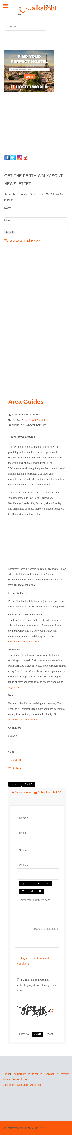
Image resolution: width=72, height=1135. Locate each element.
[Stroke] (47, 883)
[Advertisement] (25, 122)
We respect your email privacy (22, 240)
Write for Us (35, 1074)
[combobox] (25, 27)
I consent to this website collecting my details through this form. (36, 985)
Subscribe (44, 792)
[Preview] (40, 891)
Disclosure (9, 1084)
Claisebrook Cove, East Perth (23, 641)
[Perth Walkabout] (36, 10)
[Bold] (23, 883)
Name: (8, 208)
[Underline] (39, 883)
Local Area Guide (35, 420)
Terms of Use (19, 1079)
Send (37, 1034)
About (6, 1074)
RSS (58, 792)
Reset (49, 1034)
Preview (24, 1034)
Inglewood (14, 687)
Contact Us (51, 1074)
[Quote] (23, 891)
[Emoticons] (31, 891)
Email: (8, 220)
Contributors (19, 1074)
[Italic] (31, 883)
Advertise (36, 1084)
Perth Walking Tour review (22, 719)
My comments (23, 792)
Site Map (22, 1084)
